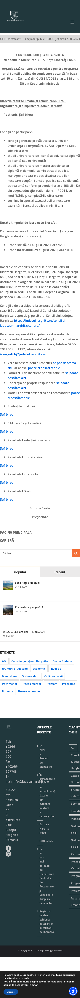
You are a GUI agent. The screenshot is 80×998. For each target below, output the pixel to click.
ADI (4, 661)
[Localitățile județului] (8, 583)
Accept (10, 991)
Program (51, 683)
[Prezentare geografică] (8, 607)
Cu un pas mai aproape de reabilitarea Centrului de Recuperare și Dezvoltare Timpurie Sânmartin (40, 876)
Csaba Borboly (62, 661)
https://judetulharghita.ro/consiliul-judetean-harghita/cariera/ (33, 323)
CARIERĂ (7, 540)
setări (35, 985)
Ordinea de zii (53, 676)
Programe (68, 683)
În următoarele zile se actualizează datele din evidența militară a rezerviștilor (40, 795)
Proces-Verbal (31, 683)
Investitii (56, 668)
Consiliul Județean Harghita (29, 661)
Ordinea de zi (30, 676)
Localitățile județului (27, 583)
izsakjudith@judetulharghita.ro (23, 354)
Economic (39, 668)
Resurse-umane (29, 691)
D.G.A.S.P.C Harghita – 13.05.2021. (24, 632)
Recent (59, 572)
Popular (20, 572)
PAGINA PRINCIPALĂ (16, 532)
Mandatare (9, 676)
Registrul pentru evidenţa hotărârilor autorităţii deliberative (40, 921)
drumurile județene (15, 668)
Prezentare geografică (29, 607)
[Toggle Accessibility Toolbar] (73, 991)
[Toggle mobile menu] (72, 22)
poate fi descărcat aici (44, 367)
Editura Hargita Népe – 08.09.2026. (40, 832)
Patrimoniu (9, 683)
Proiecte (7, 691)
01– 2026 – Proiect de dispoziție (40, 756)
